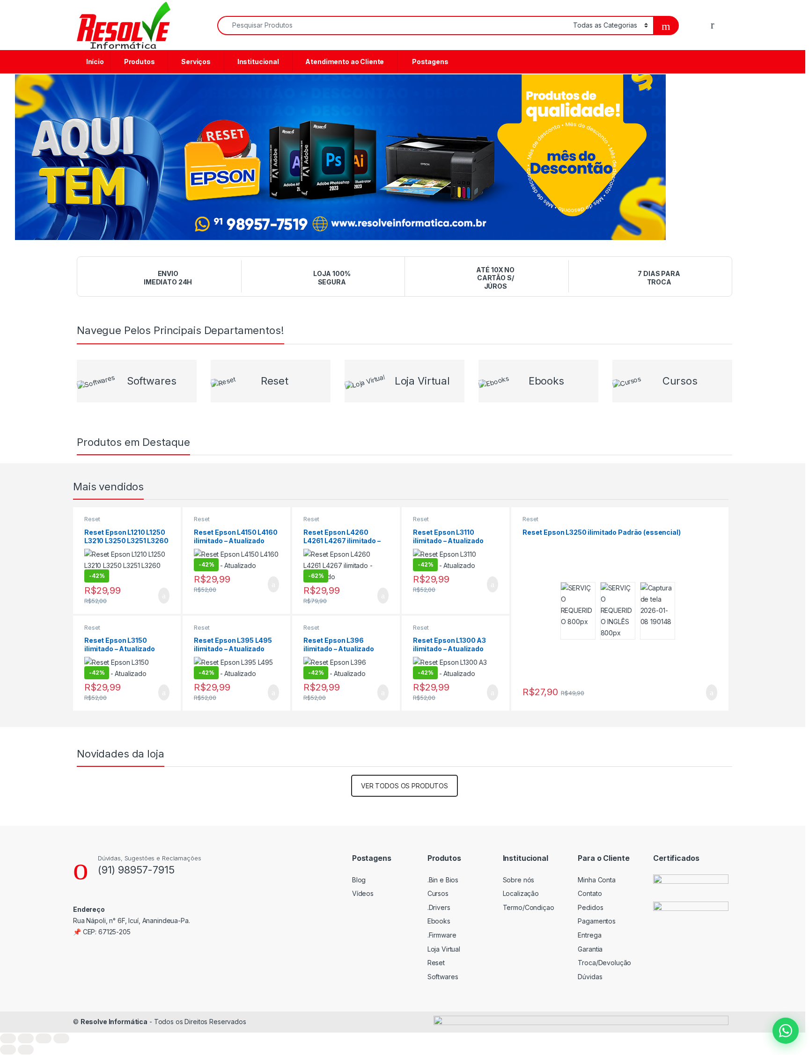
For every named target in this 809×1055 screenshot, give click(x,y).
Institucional (257, 61)
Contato (590, 893)
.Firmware (441, 935)
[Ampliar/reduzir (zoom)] (8, 1038)
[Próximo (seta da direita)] (26, 1050)
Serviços (195, 61)
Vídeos (363, 893)
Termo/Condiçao (528, 907)
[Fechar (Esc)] (61, 1038)
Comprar (156, 596)
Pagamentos (597, 921)
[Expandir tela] (26, 1038)
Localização (521, 893)
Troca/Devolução (604, 963)
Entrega (589, 935)
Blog (359, 880)
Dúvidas (590, 977)
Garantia (590, 949)
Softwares (442, 977)
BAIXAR (706, 692)
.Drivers (438, 907)
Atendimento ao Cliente (344, 61)
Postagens (428, 61)
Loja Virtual (443, 949)
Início (94, 61)
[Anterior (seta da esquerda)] (8, 1050)
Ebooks (438, 921)
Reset (92, 519)
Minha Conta (596, 880)
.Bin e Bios (442, 880)
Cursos (438, 893)
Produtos (139, 61)
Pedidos (590, 907)
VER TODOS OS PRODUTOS (404, 786)
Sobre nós (519, 880)
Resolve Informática (114, 1022)
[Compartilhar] (43, 1038)
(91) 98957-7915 (136, 870)
